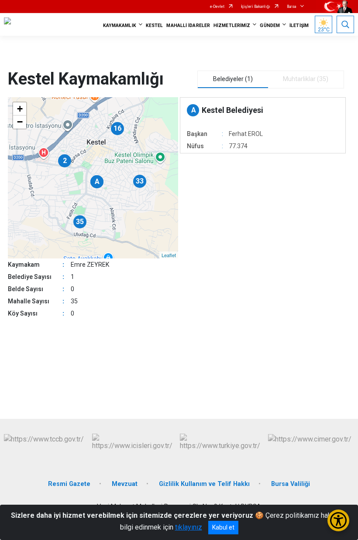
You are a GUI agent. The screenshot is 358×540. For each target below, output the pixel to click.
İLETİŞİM (299, 25)
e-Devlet (217, 6)
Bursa (291, 6)
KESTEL (154, 25)
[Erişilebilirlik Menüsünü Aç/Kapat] (338, 520)
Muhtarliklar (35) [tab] (305, 78)
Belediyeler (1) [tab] (233, 78)
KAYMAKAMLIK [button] (119, 25)
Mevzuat (125, 484)
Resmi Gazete (69, 484)
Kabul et (223, 527)
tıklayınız (188, 527)
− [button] (20, 121)
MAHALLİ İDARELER (188, 25)
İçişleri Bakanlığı (255, 6)
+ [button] (20, 108)
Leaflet (169, 254)
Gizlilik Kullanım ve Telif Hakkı (204, 484)
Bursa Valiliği (290, 484)
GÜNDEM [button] (270, 25)
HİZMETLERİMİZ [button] (231, 25)
